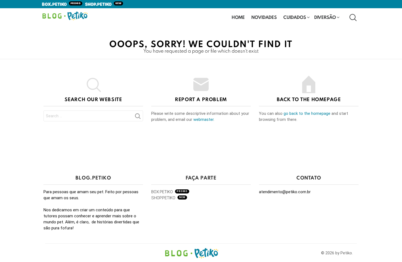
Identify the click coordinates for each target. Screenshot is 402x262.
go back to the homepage (307, 113)
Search (137, 117)
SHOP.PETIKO (103, 4)
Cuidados (294, 17)
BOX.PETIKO (61, 4)
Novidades (264, 17)
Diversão (325, 17)
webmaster (203, 119)
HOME (238, 17)
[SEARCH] (352, 17)
